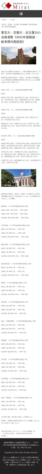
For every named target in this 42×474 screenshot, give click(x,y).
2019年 (9, 421)
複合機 (4, 436)
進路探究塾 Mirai (21, 5)
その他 (24, 431)
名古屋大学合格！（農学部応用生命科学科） (17, 433)
